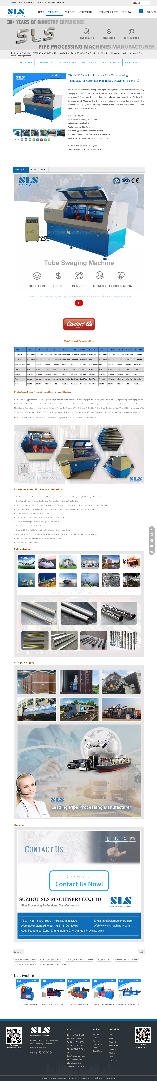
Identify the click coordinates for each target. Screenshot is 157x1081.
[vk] (43, 1052)
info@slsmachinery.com (55, 2)
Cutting (95, 1038)
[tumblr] (39, 1052)
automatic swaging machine (25, 960)
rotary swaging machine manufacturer (56, 964)
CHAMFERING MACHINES (89, 62)
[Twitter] (51, 1052)
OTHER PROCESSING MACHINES (111, 62)
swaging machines (104, 960)
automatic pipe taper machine (126, 960)
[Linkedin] (31, 1052)
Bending (96, 1035)
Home (111, 1035)
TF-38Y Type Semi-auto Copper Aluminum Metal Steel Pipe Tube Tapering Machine (53, 1004)
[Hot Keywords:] (141, 11)
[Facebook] (35, 1052)
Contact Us (113, 1061)
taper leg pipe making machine (26, 964)
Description (20, 169)
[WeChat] (47, 1052)
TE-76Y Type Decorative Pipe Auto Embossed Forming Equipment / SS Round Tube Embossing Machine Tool (78, 1004)
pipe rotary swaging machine (50, 960)
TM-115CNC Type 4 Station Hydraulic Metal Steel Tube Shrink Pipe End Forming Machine (129, 1004)
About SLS (112, 1042)
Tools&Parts (97, 1051)
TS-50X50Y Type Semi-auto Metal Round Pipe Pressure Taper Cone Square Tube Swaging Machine (104, 1004)
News (111, 1057)
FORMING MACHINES (67, 62)
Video (43, 169)
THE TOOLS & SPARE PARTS (133, 62)
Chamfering (97, 1044)
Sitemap (94, 1078)
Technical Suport (115, 1049)
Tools (33, 169)
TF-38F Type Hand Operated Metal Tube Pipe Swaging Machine (27, 1004)
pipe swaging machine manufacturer (79, 960)
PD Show (112, 1053)
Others (95, 1048)
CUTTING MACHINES (45, 62)
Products (112, 1038)
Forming (96, 1041)
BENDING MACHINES (24, 62)
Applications (113, 1046)
